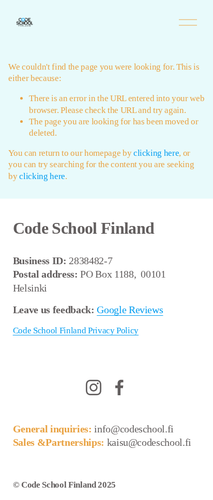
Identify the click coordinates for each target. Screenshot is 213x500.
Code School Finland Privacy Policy (76, 330)
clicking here (156, 153)
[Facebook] (119, 387)
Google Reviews (130, 309)
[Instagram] (93, 387)
